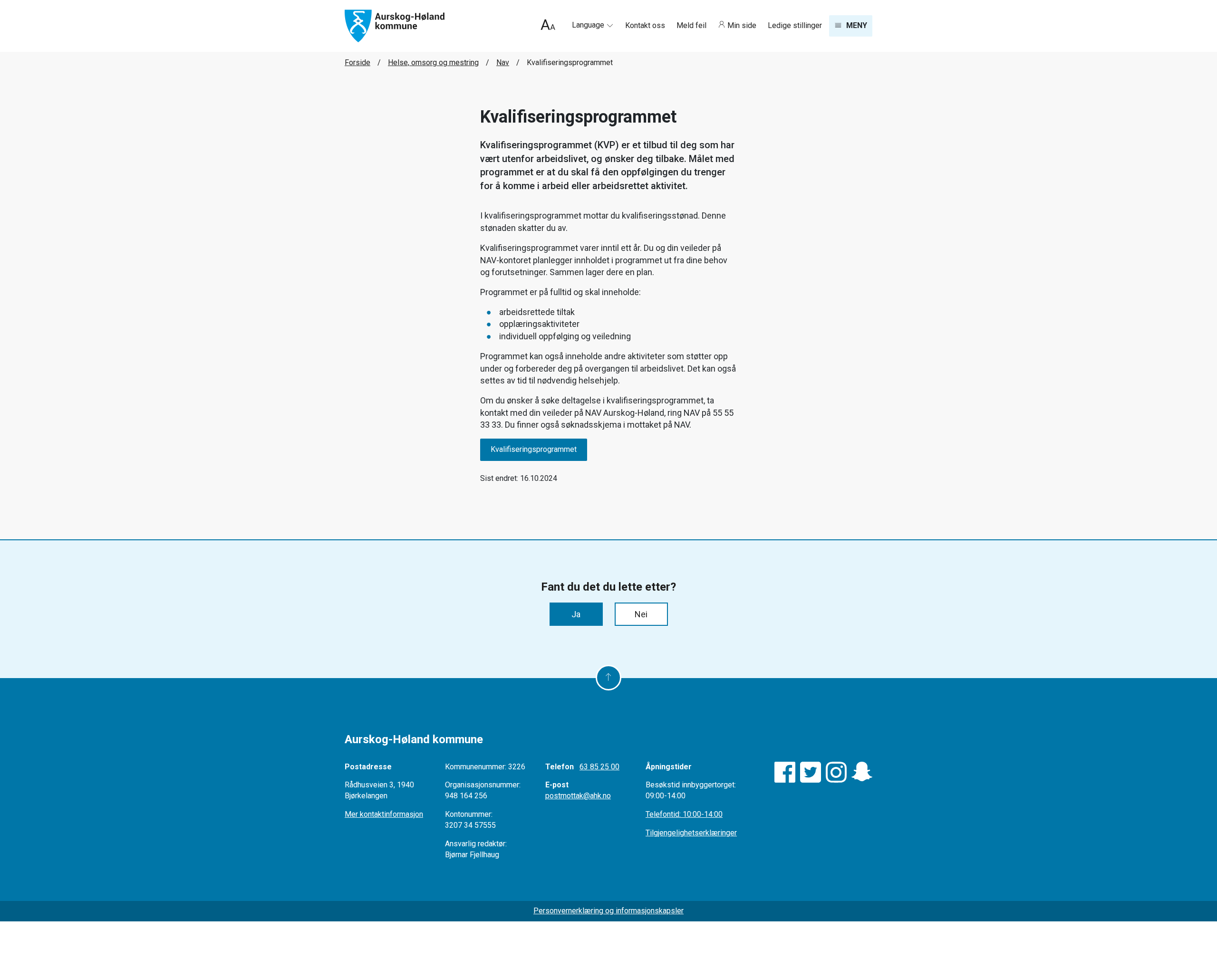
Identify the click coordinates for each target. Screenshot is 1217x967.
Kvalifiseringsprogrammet (534, 449)
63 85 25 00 (599, 766)
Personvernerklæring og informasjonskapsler (608, 910)
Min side (741, 25)
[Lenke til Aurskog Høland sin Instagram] (836, 772)
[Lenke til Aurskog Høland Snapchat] (861, 772)
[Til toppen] (608, 677)
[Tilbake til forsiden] (394, 25)
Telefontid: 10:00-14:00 (684, 814)
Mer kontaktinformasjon (384, 814)
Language (589, 24)
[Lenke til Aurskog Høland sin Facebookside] (784, 772)
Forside (357, 62)
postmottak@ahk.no (578, 795)
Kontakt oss (646, 25)
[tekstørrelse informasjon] (547, 25)
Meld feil (692, 25)
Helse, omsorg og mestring (433, 62)
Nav (502, 62)
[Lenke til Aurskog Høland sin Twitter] (810, 772)
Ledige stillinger (795, 25)
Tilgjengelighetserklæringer (691, 832)
